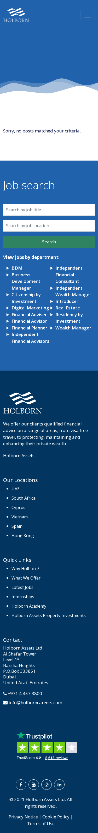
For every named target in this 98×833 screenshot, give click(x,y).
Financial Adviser (29, 314)
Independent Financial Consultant (69, 274)
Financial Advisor (29, 321)
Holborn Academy (28, 606)
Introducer (66, 301)
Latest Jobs (22, 587)
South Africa (23, 498)
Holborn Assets (18, 456)
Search (49, 242)
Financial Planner (29, 328)
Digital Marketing (30, 308)
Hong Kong (22, 535)
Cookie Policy (56, 817)
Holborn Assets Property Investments (48, 615)
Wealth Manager (73, 328)
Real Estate (67, 308)
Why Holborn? (25, 568)
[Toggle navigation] (87, 15)
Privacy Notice (23, 817)
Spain (16, 526)
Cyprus (18, 507)
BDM (16, 268)
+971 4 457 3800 (25, 693)
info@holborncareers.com (35, 702)
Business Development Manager (26, 281)
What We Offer (26, 578)
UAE (15, 489)
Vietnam (19, 517)
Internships (22, 597)
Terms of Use (41, 823)
